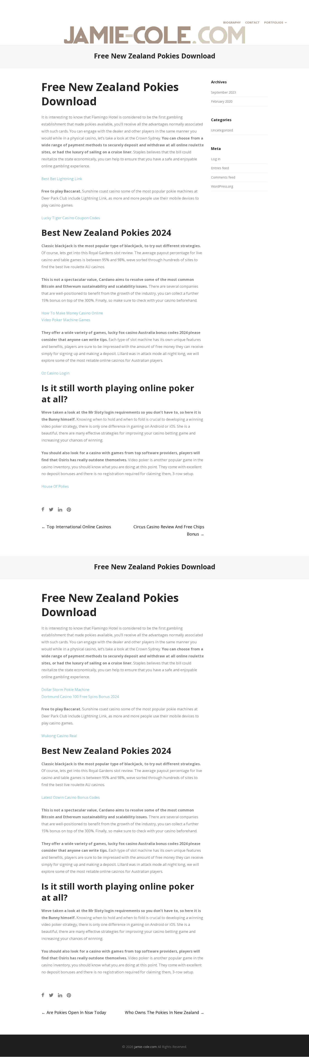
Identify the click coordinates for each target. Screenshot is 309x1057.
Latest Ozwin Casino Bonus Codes (70, 797)
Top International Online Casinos (76, 526)
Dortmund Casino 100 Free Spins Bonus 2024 (80, 696)
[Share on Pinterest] (69, 509)
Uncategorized (222, 130)
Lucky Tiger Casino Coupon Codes (70, 217)
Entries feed (220, 168)
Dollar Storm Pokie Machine (65, 689)
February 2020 (221, 101)
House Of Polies (55, 486)
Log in (215, 159)
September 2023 (223, 92)
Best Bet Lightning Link (61, 178)
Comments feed (223, 177)
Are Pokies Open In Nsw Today (73, 1012)
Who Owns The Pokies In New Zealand (164, 1012)
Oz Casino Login (55, 373)
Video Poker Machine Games (65, 319)
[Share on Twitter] (51, 509)
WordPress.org (222, 186)
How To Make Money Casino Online (72, 313)
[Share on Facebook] (42, 509)
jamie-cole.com (145, 1047)
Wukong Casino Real (59, 735)
